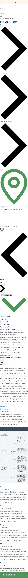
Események (4, 25)
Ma (1, 282)
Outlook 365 (4, 322)
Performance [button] (4, 506)
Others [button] (2, 563)
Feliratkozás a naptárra (7, 295)
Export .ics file (5, 327)
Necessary (5, 409)
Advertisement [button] (5, 544)
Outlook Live (4, 324)
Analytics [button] (3, 525)
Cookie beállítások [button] (6, 357)
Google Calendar (5, 317)
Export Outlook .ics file (7, 329)
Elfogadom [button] (17, 357)
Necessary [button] (3, 406)
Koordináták (4, 212)
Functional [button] (4, 487)
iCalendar (3, 319)
